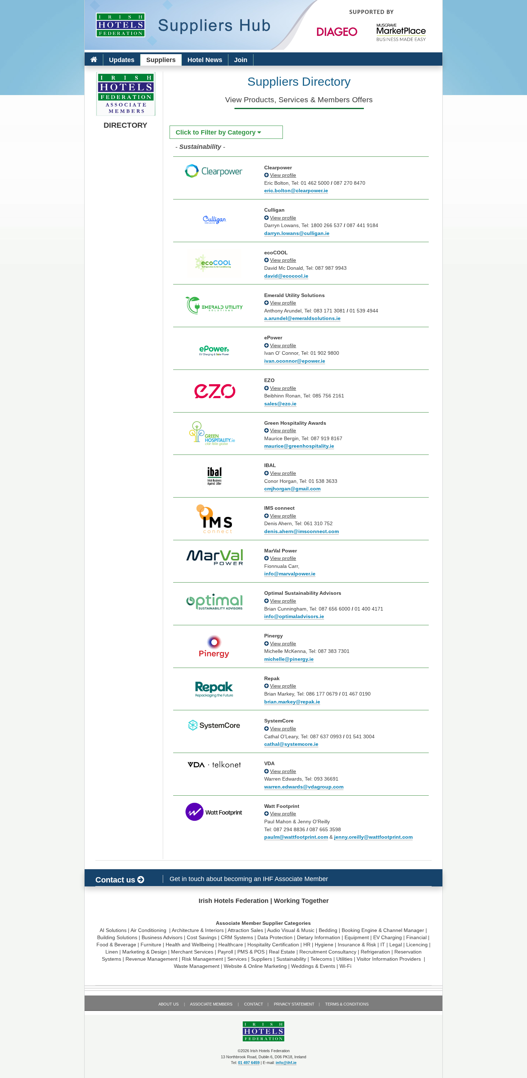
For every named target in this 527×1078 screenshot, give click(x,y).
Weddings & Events (313, 966)
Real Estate (282, 952)
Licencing (417, 944)
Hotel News (204, 59)
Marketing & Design (144, 952)
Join (240, 59)
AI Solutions (113, 930)
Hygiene (324, 944)
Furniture (151, 944)
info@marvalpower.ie (289, 573)
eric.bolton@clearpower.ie (296, 190)
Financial (416, 937)
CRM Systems (237, 937)
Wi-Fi (345, 966)
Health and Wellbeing (190, 944)
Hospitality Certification (273, 944)
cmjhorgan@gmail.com (292, 488)
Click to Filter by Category (216, 132)
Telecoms (321, 959)
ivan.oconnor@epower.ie (294, 361)
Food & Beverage (116, 944)
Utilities (344, 959)
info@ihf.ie (286, 1062)
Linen (111, 952)
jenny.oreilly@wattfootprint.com (373, 837)
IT (382, 944)
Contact (253, 1004)
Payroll (225, 952)
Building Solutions (117, 937)
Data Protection (275, 937)
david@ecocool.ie (286, 276)
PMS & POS (251, 952)
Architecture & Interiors (198, 930)
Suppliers (161, 59)
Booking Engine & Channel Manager (383, 930)
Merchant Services (192, 952)
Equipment (357, 937)
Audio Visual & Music (290, 930)
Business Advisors (162, 937)
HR (306, 944)
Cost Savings (202, 937)
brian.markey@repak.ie (292, 702)
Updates (121, 59)
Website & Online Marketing (255, 966)
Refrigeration (375, 952)
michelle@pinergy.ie (289, 659)
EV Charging (387, 937)
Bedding (328, 930)
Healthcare (230, 944)
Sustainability (291, 959)
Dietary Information (318, 937)
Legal (395, 944)
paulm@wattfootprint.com (296, 837)
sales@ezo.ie (280, 403)
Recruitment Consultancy (327, 952)
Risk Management (202, 959)
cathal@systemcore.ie (291, 744)
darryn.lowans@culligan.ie (296, 233)
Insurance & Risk (357, 944)
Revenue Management (151, 959)
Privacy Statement (294, 1004)
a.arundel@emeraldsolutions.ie (302, 318)
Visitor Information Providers (389, 959)
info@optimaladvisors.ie (294, 616)
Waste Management (196, 966)
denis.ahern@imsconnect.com (301, 531)
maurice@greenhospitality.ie (299, 446)
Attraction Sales (245, 930)
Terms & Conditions (347, 1004)
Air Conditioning (149, 930)
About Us (168, 1004)
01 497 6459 (249, 1062)
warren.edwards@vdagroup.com (303, 787)
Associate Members (211, 1004)
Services (237, 959)
